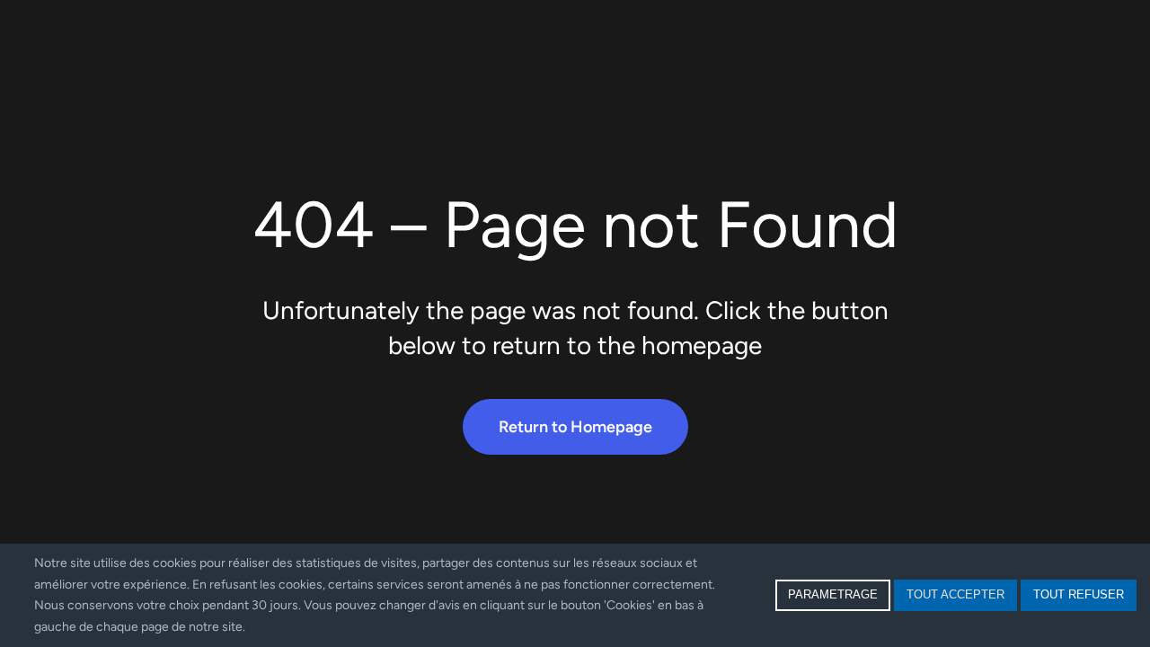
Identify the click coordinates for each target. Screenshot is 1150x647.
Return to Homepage (575, 427)
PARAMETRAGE (833, 594)
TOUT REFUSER (1078, 594)
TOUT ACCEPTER (955, 594)
